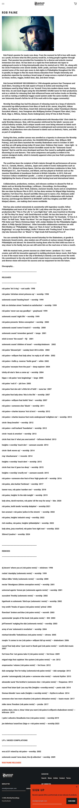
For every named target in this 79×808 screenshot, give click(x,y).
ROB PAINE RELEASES (11, 762)
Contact (62, 778)
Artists (55, 778)
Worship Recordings (13, 798)
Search (43, 778)
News (50, 778)
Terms (68, 778)
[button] (75, 3)
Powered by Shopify (6, 801)
